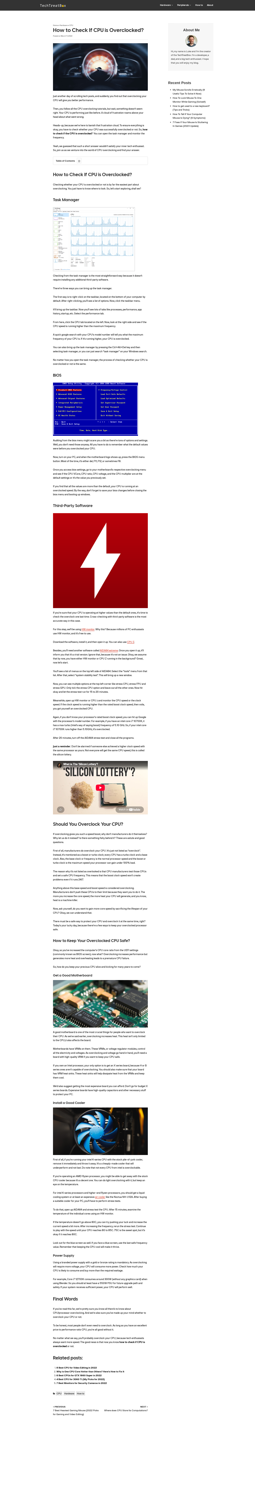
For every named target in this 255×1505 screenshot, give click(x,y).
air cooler (100, 1196)
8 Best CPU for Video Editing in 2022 (76, 1367)
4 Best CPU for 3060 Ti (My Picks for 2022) (80, 1379)
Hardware (165, 5)
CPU (71, 25)
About (210, 5)
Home (55, 25)
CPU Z (130, 641)
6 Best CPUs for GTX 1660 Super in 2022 (79, 1375)
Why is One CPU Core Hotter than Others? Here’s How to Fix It (90, 1371)
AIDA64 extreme (109, 650)
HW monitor (88, 629)
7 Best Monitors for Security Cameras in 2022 (81, 1383)
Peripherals (183, 5)
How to (199, 5)
